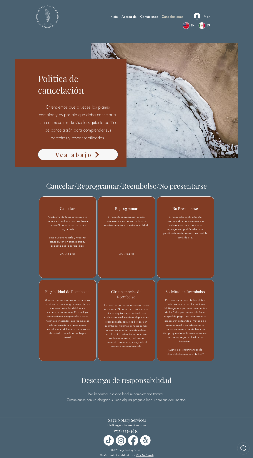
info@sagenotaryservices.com (181, 308)
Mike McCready (145, 455)
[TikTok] (109, 440)
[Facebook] (133, 440)
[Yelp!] (145, 440)
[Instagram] (121, 440)
